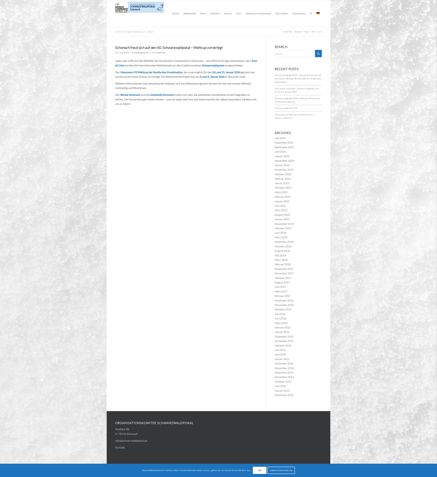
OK (259, 470)
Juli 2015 (280, 350)
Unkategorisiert (141, 52)
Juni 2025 (280, 151)
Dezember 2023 (284, 169)
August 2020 (282, 214)
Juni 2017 (280, 286)
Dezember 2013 (284, 372)
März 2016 (281, 323)
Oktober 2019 (283, 228)
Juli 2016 (280, 313)
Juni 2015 (280, 354)
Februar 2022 (283, 196)
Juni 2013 (280, 386)
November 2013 (284, 376)
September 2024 (284, 160)
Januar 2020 (282, 219)
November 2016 (284, 304)
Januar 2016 (282, 331)
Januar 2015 (282, 359)
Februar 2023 (283, 178)
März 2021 (281, 210)
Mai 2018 (280, 255)
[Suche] (311, 13)
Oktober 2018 (283, 246)
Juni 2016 (280, 318)
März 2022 (281, 192)
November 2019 (284, 223)
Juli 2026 (280, 138)
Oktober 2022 (283, 187)
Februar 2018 (283, 264)
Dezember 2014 (284, 363)
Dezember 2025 (284, 142)
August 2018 (282, 250)
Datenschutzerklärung (281, 470)
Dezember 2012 (284, 395)
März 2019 (281, 237)
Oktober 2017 (283, 277)
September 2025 (284, 147)
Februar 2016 (283, 327)
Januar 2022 (282, 201)
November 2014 (284, 368)
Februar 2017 (283, 295)
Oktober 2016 (283, 309)
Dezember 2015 (284, 336)
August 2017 (282, 282)
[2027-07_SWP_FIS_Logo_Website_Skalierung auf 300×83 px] (139, 13)
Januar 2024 (282, 165)
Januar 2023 (282, 183)
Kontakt (120, 447)
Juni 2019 (280, 232)
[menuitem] (175, 13)
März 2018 (281, 259)
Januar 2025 (282, 156)
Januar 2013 (282, 390)
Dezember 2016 (284, 300)
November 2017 (284, 273)
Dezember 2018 (284, 241)
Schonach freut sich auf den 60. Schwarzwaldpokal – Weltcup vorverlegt (169, 47)
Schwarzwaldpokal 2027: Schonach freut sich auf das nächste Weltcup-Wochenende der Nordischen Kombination (298, 78)
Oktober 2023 (283, 174)
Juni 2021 (280, 205)
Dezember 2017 (284, 268)
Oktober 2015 (283, 345)
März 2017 (281, 291)
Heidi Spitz (161, 52)
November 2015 (284, 340)
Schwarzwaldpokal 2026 (286, 108)
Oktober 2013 (283, 381)
